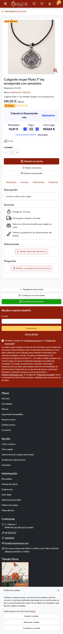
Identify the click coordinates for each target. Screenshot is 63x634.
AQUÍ (32, 611)
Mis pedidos (7, 479)
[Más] (17, 152)
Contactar (6, 430)
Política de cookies (10, 505)
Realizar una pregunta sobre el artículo (32, 268)
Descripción (11, 182)
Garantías (6, 465)
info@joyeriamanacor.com (12, 374)
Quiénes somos (8, 424)
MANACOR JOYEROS (20, 92)
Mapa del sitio (8, 510)
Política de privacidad (45, 374)
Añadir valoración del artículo (32, 251)
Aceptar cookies (31, 616)
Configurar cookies (31, 628)
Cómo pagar (7, 449)
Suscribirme (31, 328)
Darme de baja (31, 334)
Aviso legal (6, 494)
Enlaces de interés (10, 484)
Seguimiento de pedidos (12, 414)
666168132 (9, 538)
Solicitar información (32, 173)
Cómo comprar (8, 444)
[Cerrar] (58, 590)
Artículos (6, 398)
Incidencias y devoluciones (13, 459)
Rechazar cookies (31, 622)
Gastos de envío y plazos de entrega (18, 454)
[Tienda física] (15, 575)
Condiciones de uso (32, 340)
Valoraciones (38, 182)
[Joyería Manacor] (19, 3)
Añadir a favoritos (33, 167)
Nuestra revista (8, 419)
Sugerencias (7, 489)
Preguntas (53, 182)
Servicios (25, 182)
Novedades (7, 404)
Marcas (5, 409)
